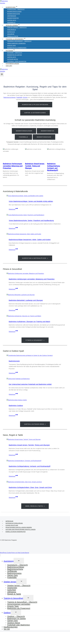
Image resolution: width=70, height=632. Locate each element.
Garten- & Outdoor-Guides (35, 112)
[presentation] (37, 196)
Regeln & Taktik (12, 36)
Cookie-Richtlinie (12, 525)
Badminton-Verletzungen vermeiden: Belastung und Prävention (13, 166)
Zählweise (10, 34)
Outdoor (7, 612)
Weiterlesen (13, 209)
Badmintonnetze (13, 18)
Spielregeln (11, 29)
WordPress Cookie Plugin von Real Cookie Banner (14, 552)
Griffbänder (11, 16)
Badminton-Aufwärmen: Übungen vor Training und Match (29, 321)
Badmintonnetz (14, 361)
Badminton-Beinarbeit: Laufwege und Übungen (26, 300)
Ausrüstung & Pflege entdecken (35, 104)
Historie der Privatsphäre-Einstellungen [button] (20, 529)
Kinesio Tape (11, 45)
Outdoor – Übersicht (14, 52)
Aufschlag (11, 32)
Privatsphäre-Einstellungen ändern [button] (19, 527)
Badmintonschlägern (10, 97)
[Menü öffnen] (2, 74)
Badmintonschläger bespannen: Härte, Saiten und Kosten (30, 240)
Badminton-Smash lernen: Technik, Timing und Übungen (35, 166)
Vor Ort (9, 65)
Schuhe (25, 97)
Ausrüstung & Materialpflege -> (35, 258)
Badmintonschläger (14, 11)
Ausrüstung (9, 561)
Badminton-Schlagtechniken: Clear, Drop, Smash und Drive (30, 487)
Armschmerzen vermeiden (16, 43)
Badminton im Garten (14, 55)
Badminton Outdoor (16, 405)
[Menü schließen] (0, 555)
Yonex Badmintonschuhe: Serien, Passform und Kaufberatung (31, 220)
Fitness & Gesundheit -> (35, 340)
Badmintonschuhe (13, 13)
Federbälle (11, 22)
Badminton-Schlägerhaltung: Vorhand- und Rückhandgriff (53, 167)
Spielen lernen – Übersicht (17, 27)
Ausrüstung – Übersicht (16, 9)
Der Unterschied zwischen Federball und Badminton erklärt (30, 384)
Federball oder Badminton (16, 61)
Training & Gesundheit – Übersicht (19, 41)
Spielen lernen (10, 582)
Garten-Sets (11, 20)
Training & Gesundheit (13, 598)
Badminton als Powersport (16, 47)
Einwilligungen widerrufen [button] (16, 531)
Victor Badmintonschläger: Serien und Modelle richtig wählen (31, 201)
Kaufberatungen (12, 63)
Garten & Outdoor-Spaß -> (35, 424)
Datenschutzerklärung (14, 523)
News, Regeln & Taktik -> (35, 506)
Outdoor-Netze (12, 59)
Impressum (9, 521)
